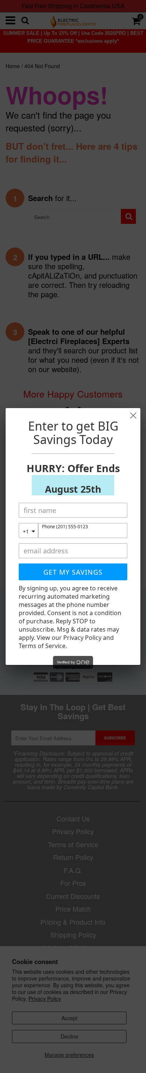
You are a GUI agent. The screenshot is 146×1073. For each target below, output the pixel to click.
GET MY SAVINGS (73, 572)
